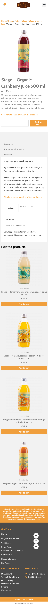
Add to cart (38, 123)
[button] (44, 5)
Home (4, 21)
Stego (24, 21)
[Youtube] (36, 546)
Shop (10, 21)
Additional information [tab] (14, 149)
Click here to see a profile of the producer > (20, 114)
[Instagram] (36, 541)
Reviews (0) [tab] (9, 154)
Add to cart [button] (24, 368)
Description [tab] (9, 144)
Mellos (17, 21)
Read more (24, 304)
